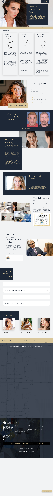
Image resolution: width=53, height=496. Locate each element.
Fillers (28, 426)
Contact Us (48, 27)
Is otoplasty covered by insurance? (15, 303)
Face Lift (16, 423)
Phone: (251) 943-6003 (40, 443)
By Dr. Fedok (12, 255)
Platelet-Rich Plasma (30, 427)
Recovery (22, 27)
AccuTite (40, 429)
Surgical (7, 30)
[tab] (26, 284)
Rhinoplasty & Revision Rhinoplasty (19, 428)
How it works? (5, 27)
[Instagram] (6, 439)
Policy (22, 448)
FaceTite (40, 427)
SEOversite (29, 453)
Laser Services (29, 423)
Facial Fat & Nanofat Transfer (20, 431)
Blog (20, 448)
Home (4, 30)
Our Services (42, 27)
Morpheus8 (41, 426)
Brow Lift (16, 434)
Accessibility (25, 448)
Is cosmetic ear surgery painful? (14, 290)
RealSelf (17, 258)
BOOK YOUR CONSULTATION (26, 128)
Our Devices (42, 332)
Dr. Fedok (7, 245)
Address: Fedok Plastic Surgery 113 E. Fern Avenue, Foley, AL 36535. (22, 443)
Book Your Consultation (18, 105)
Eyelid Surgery (17, 433)
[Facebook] (4, 439)
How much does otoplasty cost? (14, 284)
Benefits (11, 27)
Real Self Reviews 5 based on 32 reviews (26, 451)
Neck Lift (16, 425)
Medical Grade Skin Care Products (31, 430)
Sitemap (29, 448)
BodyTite (40, 425)
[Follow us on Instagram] (32, 1)
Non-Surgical (25, 332)
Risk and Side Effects (30, 27)
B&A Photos (17, 27)
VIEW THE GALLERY (10, 122)
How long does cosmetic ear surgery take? (18, 297)
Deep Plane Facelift (18, 426)
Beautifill (40, 423)
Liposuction (17, 430)
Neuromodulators (30, 425)
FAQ (36, 27)
